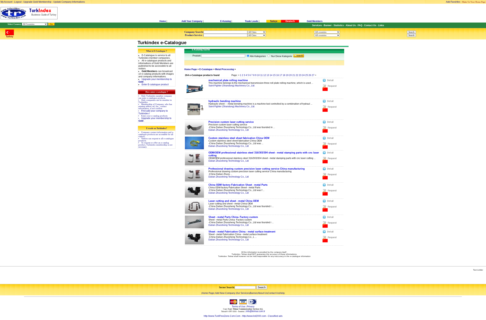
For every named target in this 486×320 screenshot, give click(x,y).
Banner (253, 293)
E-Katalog (225, 21)
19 (287, 75)
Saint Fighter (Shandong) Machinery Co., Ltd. (231, 85)
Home (162, 21)
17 (280, 75)
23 (300, 75)
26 (309, 75)
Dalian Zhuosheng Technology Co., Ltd (228, 130)
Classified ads (275, 316)
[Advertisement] (45, 277)
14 (271, 75)
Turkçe (273, 21)
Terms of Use (238, 306)
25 (306, 75)
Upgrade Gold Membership (37, 2)
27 (313, 75)
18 (284, 75)
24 (303, 75)
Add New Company (225, 293)
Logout (17, 2)
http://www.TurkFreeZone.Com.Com (222, 316)
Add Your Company (192, 21)
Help (281, 293)
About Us (262, 293)
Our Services (242, 293)
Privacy (250, 306)
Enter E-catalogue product (155, 84)
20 (290, 75)
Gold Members (315, 21)
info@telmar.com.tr (255, 311)
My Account (7, 2)
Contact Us (273, 293)
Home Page (190, 69)
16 (277, 75)
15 (274, 75)
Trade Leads (251, 21)
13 (268, 75)
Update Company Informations (69, 2)
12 (264, 75)
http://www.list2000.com (254, 316)
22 (297, 75)
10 (258, 75)
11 (261, 75)
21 (293, 75)
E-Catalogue (206, 69)
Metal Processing (224, 69)
